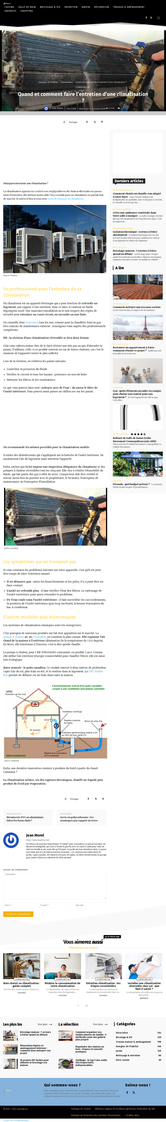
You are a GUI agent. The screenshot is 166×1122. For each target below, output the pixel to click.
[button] (158, 17)
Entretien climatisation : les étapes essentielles (103, 985)
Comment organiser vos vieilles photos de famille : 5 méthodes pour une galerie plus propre (91, 1036)
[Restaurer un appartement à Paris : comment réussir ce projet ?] (138, 327)
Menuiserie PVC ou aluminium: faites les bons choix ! (25, 819)
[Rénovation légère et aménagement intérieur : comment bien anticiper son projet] (10, 1049)
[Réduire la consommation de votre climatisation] (62, 966)
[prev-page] (78, 1005)
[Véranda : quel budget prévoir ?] (138, 464)
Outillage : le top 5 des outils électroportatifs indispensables (91, 1063)
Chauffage (118, 387)
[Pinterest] (102, 122)
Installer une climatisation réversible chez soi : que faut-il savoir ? (144, 986)
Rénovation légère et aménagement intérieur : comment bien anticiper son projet (35, 1049)
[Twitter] (151, 18)
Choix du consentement (16, 1120)
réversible (39, 636)
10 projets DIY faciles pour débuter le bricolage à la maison (34, 1063)
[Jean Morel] (46, 108)
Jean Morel (57, 108)
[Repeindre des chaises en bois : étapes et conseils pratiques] (66, 1050)
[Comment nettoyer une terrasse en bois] (138, 287)
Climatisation (67, 82)
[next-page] (86, 1005)
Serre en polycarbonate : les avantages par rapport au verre (79, 819)
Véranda (117, 481)
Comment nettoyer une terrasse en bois (136, 307)
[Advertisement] (54, 155)
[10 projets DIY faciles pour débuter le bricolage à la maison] (10, 1064)
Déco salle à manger (122, 209)
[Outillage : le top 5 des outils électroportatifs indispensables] (66, 1064)
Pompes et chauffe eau (123, 190)
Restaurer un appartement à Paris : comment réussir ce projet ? (134, 349)
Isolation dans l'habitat (123, 228)
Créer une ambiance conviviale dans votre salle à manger (134, 214)
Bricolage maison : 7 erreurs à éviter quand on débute (35, 1033)
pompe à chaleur (13, 636)
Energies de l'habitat (48, 82)
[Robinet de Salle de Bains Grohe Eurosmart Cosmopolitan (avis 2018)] (138, 417)
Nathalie (144, 998)
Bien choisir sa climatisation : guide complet (21, 985)
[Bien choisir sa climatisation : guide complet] (21, 966)
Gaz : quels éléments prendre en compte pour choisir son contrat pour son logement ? (137, 394)
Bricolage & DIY (120, 247)
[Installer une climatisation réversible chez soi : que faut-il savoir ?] (144, 966)
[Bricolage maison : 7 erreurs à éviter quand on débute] (10, 1036)
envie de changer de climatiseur (65, 198)
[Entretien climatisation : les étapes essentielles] (103, 966)
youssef (22, 993)
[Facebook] (146, 18)
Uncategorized (120, 434)
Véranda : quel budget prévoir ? (131, 484)
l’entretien (32, 322)
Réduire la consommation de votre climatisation (62, 985)
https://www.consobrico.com (37, 840)
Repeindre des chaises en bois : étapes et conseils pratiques (90, 1049)
